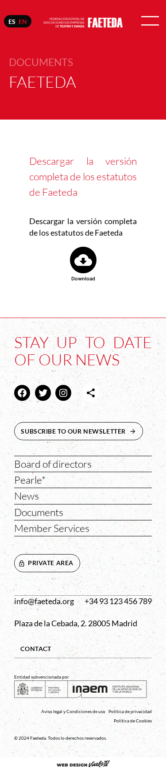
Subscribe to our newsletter (82, 431)
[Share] (91, 393)
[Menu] (150, 21)
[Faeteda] (83, 21)
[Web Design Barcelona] (83, 764)
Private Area (50, 562)
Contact (35, 648)
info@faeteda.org (44, 601)
